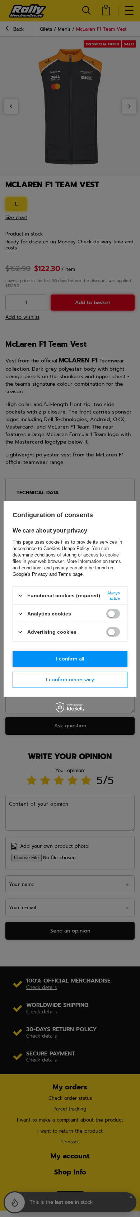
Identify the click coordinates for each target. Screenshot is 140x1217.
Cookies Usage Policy (66, 548)
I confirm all (70, 659)
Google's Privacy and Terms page (48, 574)
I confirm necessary (70, 679)
